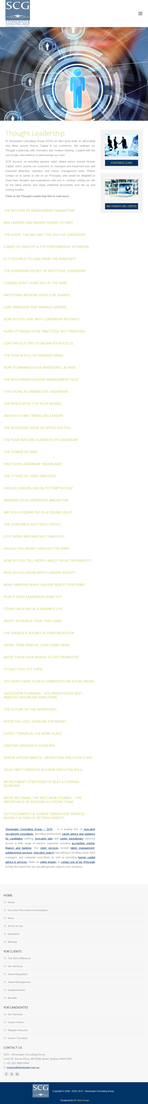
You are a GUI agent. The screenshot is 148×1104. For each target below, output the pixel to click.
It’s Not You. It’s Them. (23, 669)
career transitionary (71, 838)
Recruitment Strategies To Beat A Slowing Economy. (41, 784)
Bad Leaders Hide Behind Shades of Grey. (39, 222)
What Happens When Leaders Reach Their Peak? (44, 584)
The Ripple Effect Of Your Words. (33, 403)
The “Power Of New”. (21, 452)
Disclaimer (14, 933)
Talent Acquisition (17, 974)
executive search (44, 852)
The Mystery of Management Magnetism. (39, 210)
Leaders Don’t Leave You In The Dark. (36, 283)
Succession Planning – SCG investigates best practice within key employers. (43, 695)
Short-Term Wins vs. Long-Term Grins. (37, 645)
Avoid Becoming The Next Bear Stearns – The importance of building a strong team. (43, 800)
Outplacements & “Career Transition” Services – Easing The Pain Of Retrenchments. (46, 816)
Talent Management (19, 982)
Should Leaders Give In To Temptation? (38, 488)
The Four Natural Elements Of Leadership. (41, 440)
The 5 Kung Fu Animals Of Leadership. (36, 391)
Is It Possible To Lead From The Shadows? (40, 259)
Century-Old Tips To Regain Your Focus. (39, 343)
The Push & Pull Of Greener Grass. (34, 355)
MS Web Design (81, 1100)
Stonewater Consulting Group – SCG (29, 829)
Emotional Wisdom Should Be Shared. (37, 295)
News (11, 918)
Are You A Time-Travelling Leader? (33, 415)
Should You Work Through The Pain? (36, 548)
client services (49, 847)
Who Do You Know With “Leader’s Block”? (39, 572)
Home (11, 902)
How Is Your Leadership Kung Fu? (33, 597)
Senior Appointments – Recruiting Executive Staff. (48, 757)
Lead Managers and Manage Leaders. (35, 307)
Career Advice (16, 1022)
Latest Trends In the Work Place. (33, 733)
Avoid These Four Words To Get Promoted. (41, 657)
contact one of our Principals (78, 861)
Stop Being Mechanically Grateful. (35, 536)
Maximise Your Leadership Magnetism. (36, 500)
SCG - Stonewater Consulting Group (96, 1091)
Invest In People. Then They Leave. (33, 621)
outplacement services (18, 852)
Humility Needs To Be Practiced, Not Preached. (45, 331)
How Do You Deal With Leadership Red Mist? (42, 319)
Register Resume (18, 1030)
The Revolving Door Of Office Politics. (38, 428)
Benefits (12, 997)
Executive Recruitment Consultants (28, 910)
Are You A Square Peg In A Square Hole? (38, 512)
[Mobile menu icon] (140, 13)
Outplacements (16, 990)
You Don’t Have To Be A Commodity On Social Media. (49, 681)
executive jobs (44, 838)
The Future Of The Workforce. (30, 709)
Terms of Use (15, 926)
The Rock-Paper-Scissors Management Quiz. (41, 379)
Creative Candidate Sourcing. (29, 745)
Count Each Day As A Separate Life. (33, 609)
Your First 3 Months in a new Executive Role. (43, 769)
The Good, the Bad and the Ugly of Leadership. (45, 234)
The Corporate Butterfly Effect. (33, 524)
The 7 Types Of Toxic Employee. (30, 476)
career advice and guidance (78, 833)
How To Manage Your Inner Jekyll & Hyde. (40, 367)
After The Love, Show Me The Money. (35, 721)
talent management (82, 847)
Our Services (15, 966)
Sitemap (12, 941)
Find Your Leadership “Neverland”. (33, 464)
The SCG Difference (19, 958)
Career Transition (18, 1038)
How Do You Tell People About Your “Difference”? (48, 560)
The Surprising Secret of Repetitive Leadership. (45, 271)
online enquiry (48, 861)
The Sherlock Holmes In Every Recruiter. (39, 633)
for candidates (14, 838)
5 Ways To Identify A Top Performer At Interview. (47, 246)
